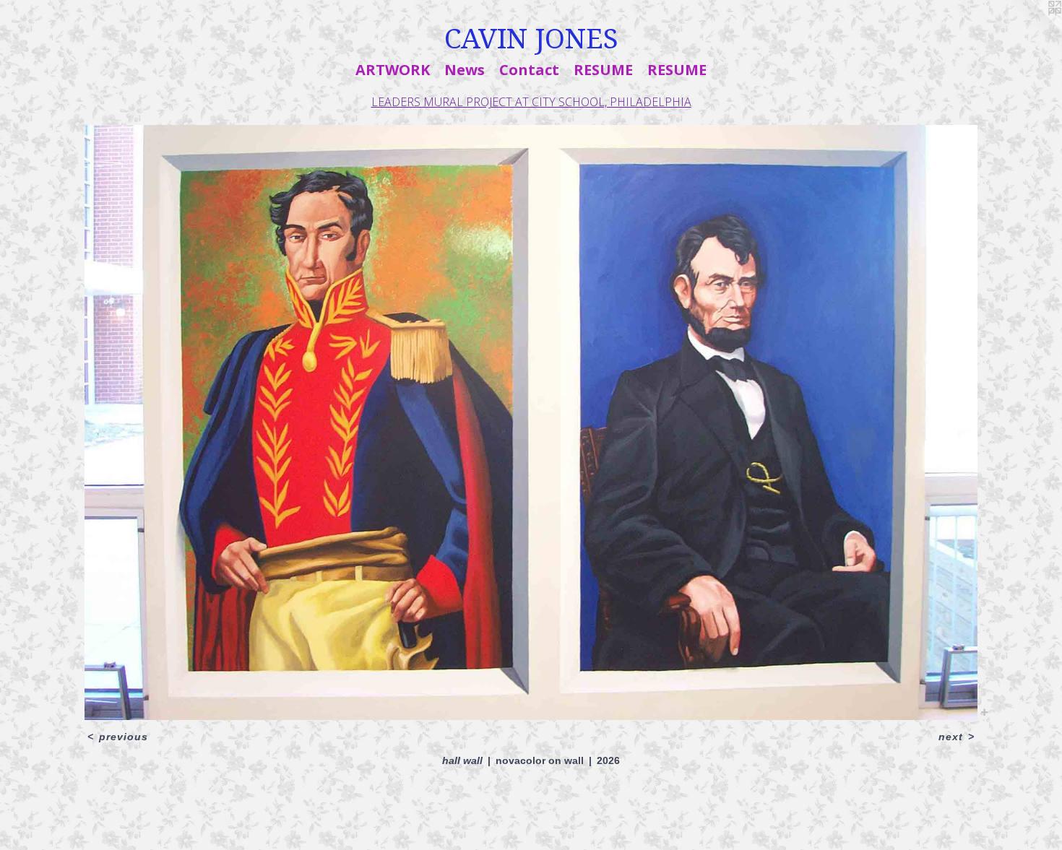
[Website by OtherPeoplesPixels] (1033, 29)
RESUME (603, 69)
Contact (529, 69)
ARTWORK (392, 69)
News (464, 69)
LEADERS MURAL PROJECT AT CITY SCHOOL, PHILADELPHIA (531, 102)
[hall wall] (531, 422)
